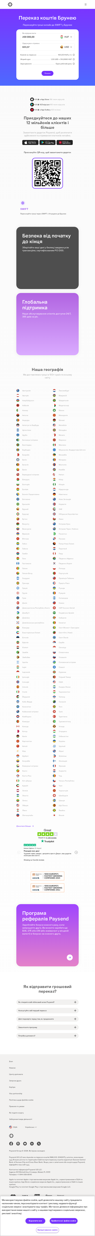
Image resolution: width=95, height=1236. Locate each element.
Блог (11, 1061)
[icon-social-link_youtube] (25, 1144)
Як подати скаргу (16, 1113)
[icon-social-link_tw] (39, 1144)
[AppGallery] (65, 142)
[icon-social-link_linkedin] (32, 1144)
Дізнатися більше (23, 826)
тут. (10, 1160)
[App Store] (30, 142)
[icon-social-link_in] (18, 1144)
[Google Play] (47, 142)
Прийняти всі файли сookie (63, 1221)
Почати (48, 73)
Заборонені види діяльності (20, 1119)
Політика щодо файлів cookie (21, 1100)
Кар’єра (12, 1087)
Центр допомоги (16, 1074)
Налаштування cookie (47, 1230)
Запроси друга (15, 1081)
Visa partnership (15, 1093)
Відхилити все (35, 1221)
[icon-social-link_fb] (11, 1144)
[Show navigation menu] (85, 4)
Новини (12, 1068)
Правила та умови (16, 1106)
